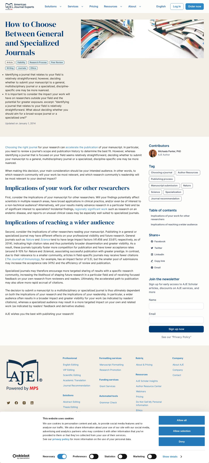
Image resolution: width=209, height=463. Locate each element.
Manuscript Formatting (112, 364)
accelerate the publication (82, 147)
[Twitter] (8, 403)
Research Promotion (110, 369)
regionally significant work (91, 209)
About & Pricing (144, 364)
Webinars (141, 391)
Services (73, 6)
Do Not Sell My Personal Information (149, 403)
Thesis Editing (70, 407)
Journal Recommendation (76, 385)
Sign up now (176, 329)
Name (152, 299)
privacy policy (60, 439)
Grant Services (107, 386)
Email (152, 313)
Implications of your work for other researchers (170, 217)
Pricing (93, 6)
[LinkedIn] (32, 403)
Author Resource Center (148, 386)
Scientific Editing (72, 375)
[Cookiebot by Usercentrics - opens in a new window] (21, 456)
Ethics (139, 410)
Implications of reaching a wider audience (174, 224)
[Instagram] (24, 403)
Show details (170, 456)
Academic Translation (74, 380)
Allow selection (182, 431)
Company (178, 369)
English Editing (71, 364)
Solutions (51, 6)
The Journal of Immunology (23, 259)
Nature (30, 239)
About (132, 6)
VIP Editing (69, 369)
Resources (110, 6)
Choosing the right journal (21, 147)
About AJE (178, 364)
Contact (177, 375)
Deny (182, 441)
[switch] (93, 456)
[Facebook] (16, 403)
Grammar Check (108, 402)
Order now (194, 6)
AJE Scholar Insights (147, 381)
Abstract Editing (71, 401)
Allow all (182, 420)
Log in (177, 6)
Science (45, 239)
